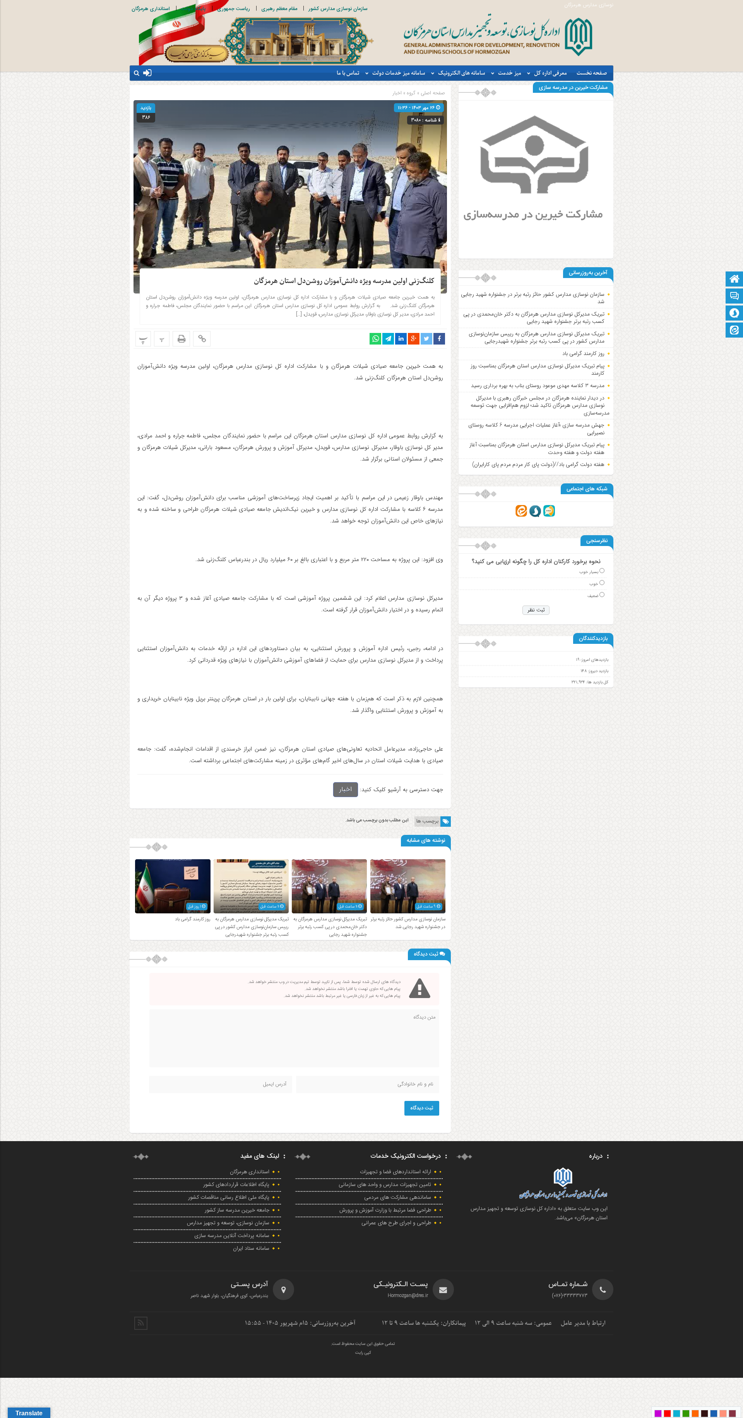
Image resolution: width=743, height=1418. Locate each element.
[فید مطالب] (140, 1323)
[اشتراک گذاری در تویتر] (426, 339)
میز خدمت (509, 73)
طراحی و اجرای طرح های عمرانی (396, 1223)
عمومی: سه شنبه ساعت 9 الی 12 (513, 1323)
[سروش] (734, 313)
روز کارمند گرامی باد (193, 919)
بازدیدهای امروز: (593, 660)
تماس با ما (348, 73)
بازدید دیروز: (597, 671)
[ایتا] (734, 330)
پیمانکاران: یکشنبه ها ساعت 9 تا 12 (424, 1323)
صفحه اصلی (432, 93)
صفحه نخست (592, 73)
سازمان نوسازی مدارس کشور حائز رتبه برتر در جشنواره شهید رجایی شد (408, 923)
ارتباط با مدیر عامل (583, 1323)
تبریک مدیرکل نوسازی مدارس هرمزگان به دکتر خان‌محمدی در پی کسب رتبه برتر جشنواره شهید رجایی (330, 927)
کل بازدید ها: (596, 682)
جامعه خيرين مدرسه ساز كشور (237, 1210)
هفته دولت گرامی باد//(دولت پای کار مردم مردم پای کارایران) (538, 464)
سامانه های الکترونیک (461, 73)
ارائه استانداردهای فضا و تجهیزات (395, 1172)
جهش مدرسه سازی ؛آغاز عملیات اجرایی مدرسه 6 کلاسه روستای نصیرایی (536, 429)
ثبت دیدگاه (421, 1108)
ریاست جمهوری (233, 9)
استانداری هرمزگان (151, 9)
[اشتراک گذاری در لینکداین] (401, 339)
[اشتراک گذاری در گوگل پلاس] (413, 339)
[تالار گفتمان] (734, 296)
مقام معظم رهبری (279, 9)
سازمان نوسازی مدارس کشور (338, 9)
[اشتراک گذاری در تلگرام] (388, 339)
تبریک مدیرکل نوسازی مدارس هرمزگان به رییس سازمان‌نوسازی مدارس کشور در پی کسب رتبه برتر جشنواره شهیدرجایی (252, 927)
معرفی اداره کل (550, 73)
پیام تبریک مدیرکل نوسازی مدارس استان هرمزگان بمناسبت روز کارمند (537, 370)
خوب (593, 584)
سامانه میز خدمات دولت (398, 73)
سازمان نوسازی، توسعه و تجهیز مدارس (228, 1223)
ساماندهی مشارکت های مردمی (397, 1197)
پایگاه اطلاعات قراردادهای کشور (236, 1184)
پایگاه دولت (193, 9)
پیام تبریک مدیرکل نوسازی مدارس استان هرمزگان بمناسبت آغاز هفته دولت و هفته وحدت (536, 448)
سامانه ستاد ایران (251, 1248)
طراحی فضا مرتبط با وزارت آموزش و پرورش (385, 1210)
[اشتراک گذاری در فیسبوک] (439, 339)
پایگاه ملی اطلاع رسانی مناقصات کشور (228, 1197)
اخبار (397, 93)
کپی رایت (363, 1353)
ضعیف (592, 596)
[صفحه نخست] (734, 279)
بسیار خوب (588, 572)
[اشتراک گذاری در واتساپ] (375, 339)
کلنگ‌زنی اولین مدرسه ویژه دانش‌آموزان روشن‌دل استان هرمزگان (344, 281)
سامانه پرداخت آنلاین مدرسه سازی (231, 1236)
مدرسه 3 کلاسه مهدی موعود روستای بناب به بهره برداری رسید (537, 385)
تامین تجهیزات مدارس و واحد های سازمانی (385, 1184)
